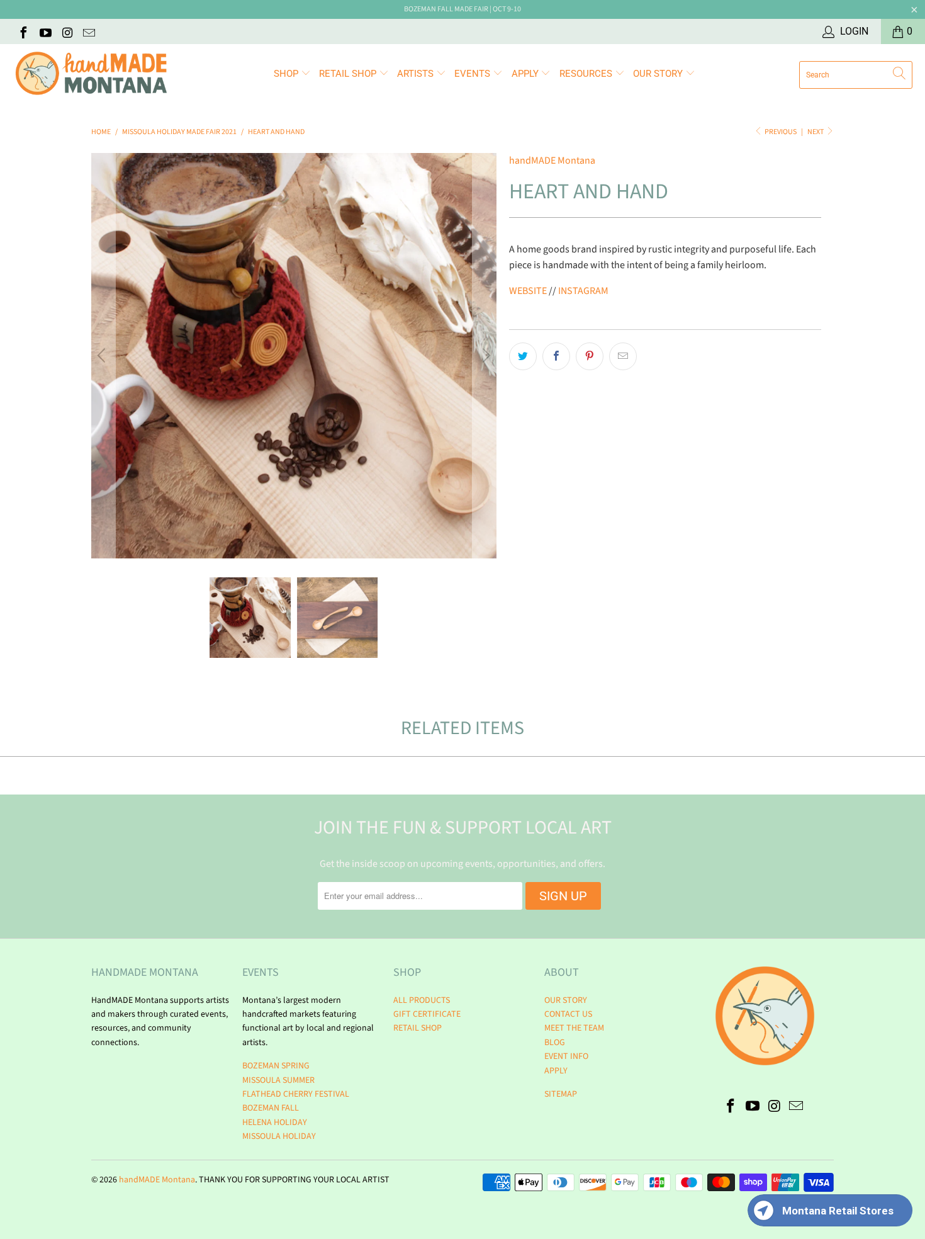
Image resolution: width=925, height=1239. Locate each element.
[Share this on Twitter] (523, 356)
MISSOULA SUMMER (278, 1080)
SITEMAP (560, 1094)
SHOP (287, 73)
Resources (587, 73)
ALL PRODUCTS (421, 1000)
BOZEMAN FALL (270, 1108)
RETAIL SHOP (349, 73)
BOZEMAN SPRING (276, 1066)
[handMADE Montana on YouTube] (45, 31)
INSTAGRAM (583, 291)
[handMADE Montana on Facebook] (23, 31)
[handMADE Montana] (91, 74)
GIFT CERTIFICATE (427, 1014)
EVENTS (473, 73)
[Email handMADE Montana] (89, 31)
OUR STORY (565, 1000)
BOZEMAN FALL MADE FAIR (446, 9)
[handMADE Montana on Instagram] (67, 31)
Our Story (659, 73)
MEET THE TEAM (574, 1028)
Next (816, 132)
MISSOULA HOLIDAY (279, 1136)
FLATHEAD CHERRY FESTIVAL (295, 1094)
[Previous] (103, 355)
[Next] (484, 355)
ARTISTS (416, 73)
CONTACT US (568, 1014)
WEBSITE (528, 291)
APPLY (526, 73)
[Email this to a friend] (623, 356)
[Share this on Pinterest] (589, 356)
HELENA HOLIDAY (274, 1122)
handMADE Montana (552, 160)
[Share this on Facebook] (556, 356)
